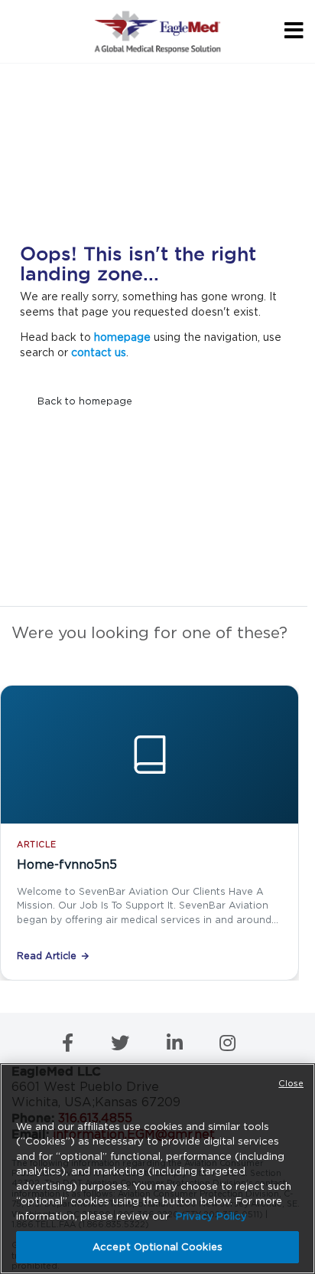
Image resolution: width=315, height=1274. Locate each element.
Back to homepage (84, 401)
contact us (98, 352)
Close (291, 1083)
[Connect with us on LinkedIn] (176, 1046)
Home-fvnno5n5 (67, 864)
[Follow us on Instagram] (227, 1046)
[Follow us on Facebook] (69, 1046)
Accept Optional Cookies (157, 1247)
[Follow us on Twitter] (121, 1046)
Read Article (46, 955)
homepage (122, 337)
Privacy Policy (211, 1216)
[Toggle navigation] (291, 31)
